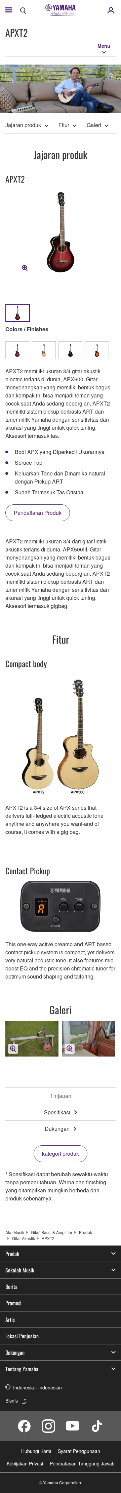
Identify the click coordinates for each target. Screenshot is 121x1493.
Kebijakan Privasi (25, 1463)
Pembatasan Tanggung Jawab (82, 1463)
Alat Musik (14, 1232)
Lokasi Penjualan (22, 1336)
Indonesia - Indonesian (37, 1387)
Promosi (13, 1303)
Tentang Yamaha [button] (21, 1369)
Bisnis (11, 1400)
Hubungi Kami (36, 1451)
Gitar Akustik (23, 1238)
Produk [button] (12, 1254)
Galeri (94, 125)
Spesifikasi (57, 1112)
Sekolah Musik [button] (19, 1270)
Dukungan (57, 1129)
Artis (10, 1319)
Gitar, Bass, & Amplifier (51, 1232)
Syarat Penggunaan (79, 1451)
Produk (85, 1232)
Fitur (63, 125)
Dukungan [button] (15, 1352)
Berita (11, 1287)
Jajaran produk (23, 125)
